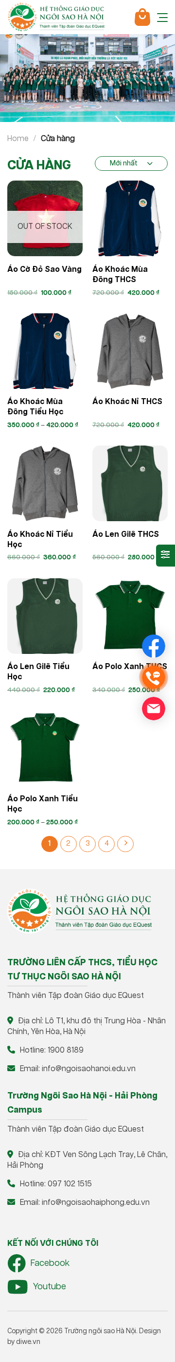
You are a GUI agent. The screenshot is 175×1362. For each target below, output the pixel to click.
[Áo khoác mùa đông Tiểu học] (45, 351)
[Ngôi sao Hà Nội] (56, 17)
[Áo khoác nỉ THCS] (130, 351)
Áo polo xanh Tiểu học (42, 804)
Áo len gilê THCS (125, 534)
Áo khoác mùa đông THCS (120, 274)
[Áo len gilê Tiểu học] (45, 616)
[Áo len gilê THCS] (130, 483)
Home (18, 139)
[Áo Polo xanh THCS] (130, 616)
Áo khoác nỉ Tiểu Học (40, 539)
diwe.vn (28, 1342)
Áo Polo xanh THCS (129, 667)
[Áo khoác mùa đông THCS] (130, 218)
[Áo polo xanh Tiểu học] (45, 748)
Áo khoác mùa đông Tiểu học (35, 407)
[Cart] (142, 16)
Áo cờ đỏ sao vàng (44, 269)
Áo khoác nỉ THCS (127, 402)
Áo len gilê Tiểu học (38, 672)
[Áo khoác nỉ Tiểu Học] (45, 483)
